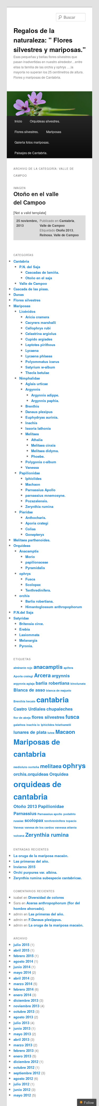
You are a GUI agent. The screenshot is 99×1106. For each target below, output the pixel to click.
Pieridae (26, 511)
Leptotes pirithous (40, 344)
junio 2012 (21, 1089)
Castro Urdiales (29, 709)
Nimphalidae (29, 378)
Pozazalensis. (36, 500)
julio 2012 (21, 1083)
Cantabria (66, 220)
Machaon (32, 484)
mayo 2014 (22, 972)
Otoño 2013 (64, 230)
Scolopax (33, 584)
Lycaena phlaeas (38, 355)
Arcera (42, 675)
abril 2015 (21, 950)
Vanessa (32, 467)
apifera (68, 668)
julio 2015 (21, 944)
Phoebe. (38, 456)
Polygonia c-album (40, 461)
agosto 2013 (23, 1016)
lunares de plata (29, 732)
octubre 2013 (23, 1011)
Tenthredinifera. (38, 590)
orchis (24, 595)
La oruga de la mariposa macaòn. (40, 855)
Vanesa (18, 827)
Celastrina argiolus (40, 333)
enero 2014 (22, 994)
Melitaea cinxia (43, 445)
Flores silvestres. (27, 131)
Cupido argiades (38, 339)
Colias (30, 528)
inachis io (33, 725)
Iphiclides (33, 478)
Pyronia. (26, 645)
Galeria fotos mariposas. (32, 142)
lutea (51, 733)
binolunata (78, 684)
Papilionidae (29, 472)
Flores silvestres (26, 300)
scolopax (34, 820)
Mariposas (53, 131)
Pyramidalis (35, 567)
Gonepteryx (34, 534)
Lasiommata (29, 634)
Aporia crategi (36, 523)
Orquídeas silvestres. (45, 121)
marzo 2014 (22, 983)
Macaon (65, 731)
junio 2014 (21, 966)
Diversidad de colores (46, 897)
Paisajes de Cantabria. (31, 152)
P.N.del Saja (23, 612)
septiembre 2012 (26, 1072)
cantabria (52, 699)
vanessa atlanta (66, 827)
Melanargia (28, 640)
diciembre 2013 (25, 1000)
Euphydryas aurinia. (41, 417)
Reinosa (46, 235)
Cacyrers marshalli (40, 322)
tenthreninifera (54, 821)
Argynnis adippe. (45, 395)
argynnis (61, 676)
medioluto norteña (26, 767)
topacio (71, 821)
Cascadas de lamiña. (42, 272)
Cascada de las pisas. (31, 288)
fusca (72, 716)
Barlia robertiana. (39, 601)
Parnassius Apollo (40, 489)
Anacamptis (29, 551)
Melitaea (32, 433)
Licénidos (27, 311)
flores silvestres (48, 717)
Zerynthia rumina (39, 506)
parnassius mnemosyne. (45, 495)
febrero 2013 (23, 1050)
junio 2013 (21, 1028)
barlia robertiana (52, 683)
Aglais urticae (36, 383)
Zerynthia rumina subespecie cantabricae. (47, 877)
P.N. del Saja (29, 266)
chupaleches (59, 709)
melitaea (51, 766)
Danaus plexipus (39, 411)
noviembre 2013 (26, 1005)
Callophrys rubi (38, 327)
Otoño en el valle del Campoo (36, 198)
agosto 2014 (23, 961)
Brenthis (32, 406)
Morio (30, 556)
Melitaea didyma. (45, 450)
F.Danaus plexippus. (45, 919)
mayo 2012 (22, 1095)
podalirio (69, 814)
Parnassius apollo (49, 814)
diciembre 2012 (25, 1061)
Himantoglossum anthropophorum (53, 606)
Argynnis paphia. (45, 400)
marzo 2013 (22, 1044)
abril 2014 (21, 978)
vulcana (18, 836)
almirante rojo (22, 668)
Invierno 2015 (24, 866)
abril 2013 (21, 1039)
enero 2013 (22, 1055)
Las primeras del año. (31, 861)
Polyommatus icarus (42, 361)
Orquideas (21, 545)
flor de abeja (22, 718)
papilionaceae (36, 562)
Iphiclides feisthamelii (56, 725)
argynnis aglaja (24, 684)
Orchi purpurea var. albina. (35, 872)
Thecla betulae (37, 372)
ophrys (25, 573)
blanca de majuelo (58, 690)
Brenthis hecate (24, 701)
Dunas (18, 294)
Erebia (24, 629)
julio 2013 (21, 1022)
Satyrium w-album (40, 367)
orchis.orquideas (30, 774)
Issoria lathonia (38, 428)
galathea (19, 725)
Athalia (37, 439)
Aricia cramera (37, 316)
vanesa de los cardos (39, 827)
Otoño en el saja (38, 277)
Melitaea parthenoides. (31, 539)
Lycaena (32, 350)
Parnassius (24, 813)
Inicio (18, 121)
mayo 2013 (22, 1033)
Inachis (31, 422)
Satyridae (21, 618)
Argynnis (32, 389)
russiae (18, 821)
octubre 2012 (23, 1067)
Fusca (30, 579)
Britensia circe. (31, 623)
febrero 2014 (23, 989)
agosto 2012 (23, 1078)
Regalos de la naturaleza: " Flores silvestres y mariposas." (49, 40)
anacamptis (48, 666)
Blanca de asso (29, 690)
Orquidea (58, 774)
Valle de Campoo (52, 225)
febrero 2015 (23, 955)
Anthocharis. (35, 517)
